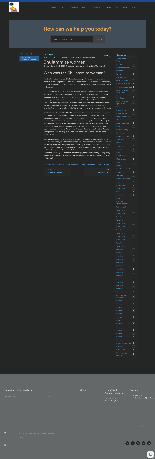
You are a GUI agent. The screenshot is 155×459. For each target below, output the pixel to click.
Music (133, 7)
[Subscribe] (49, 396)
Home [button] (53, 7)
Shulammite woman (56, 164)
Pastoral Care (96, 7)
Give (116, 7)
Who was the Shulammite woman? (28, 59)
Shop (142, 7)
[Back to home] (14, 7)
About (64, 7)
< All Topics (49, 54)
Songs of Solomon (88, 164)
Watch (125, 7)
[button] (149, 426)
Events (84, 7)
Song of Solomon (72, 164)
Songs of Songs (102, 164)
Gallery (108, 7)
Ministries (74, 7)
